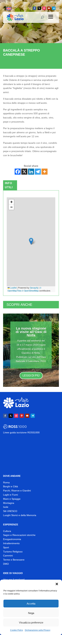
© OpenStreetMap (30, 290)
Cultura (7, 531)
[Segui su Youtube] (49, 8)
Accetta (31, 603)
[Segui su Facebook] (34, 8)
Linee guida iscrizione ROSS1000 (21, 432)
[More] (45, 172)
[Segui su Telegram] (53, 8)
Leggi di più (31, 375)
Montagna (8, 503)
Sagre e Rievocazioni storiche (19, 535)
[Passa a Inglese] (8, 8)
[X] (24, 172)
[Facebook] (18, 172)
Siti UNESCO (10, 511)
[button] (57, 584)
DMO (6, 563)
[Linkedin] (31, 172)
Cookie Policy (16, 630)
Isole (5, 507)
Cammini (8, 555)
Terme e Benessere (13, 559)
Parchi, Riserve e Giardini (17, 490)
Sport (6, 547)
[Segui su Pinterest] (22, 416)
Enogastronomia (12, 539)
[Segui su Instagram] (44, 8)
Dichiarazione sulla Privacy (37, 630)
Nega (31, 613)
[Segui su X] (39, 8)
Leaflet (13, 287)
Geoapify (34, 287)
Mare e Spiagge (11, 498)
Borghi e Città (10, 486)
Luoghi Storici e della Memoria (19, 515)
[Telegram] (38, 172)
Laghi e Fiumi (10, 494)
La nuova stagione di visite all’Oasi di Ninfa (31, 331)
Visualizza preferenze (31, 622)
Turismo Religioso (13, 551)
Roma (6, 482)
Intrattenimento (11, 543)
